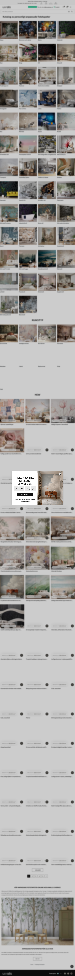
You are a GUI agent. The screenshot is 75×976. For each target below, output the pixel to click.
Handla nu (24, 494)
